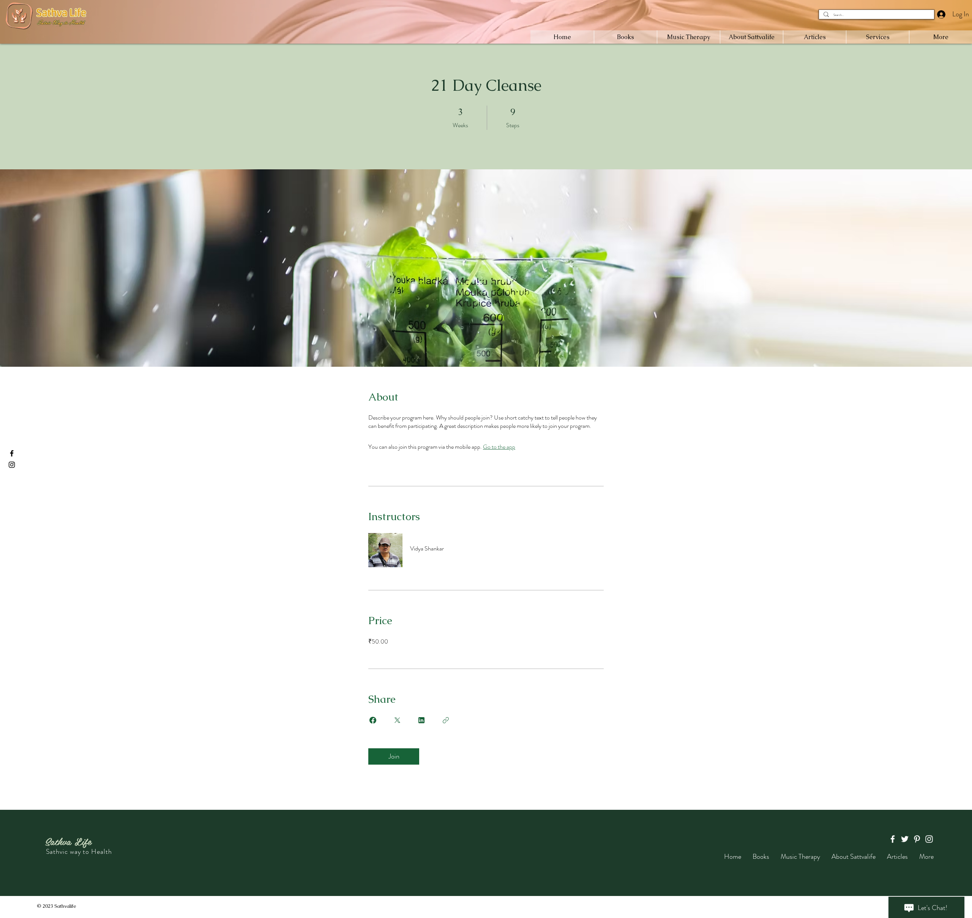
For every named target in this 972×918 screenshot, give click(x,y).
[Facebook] (12, 453)
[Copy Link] (445, 720)
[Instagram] (12, 465)
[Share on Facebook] (372, 720)
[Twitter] (905, 839)
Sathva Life (68, 841)
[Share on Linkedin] (421, 720)
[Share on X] (397, 720)
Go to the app (499, 446)
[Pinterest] (917, 839)
